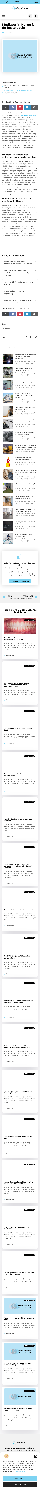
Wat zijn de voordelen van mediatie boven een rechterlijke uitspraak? (20, 272)
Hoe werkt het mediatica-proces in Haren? (20, 283)
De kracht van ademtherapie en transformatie (17, 774)
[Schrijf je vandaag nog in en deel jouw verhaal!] (20, 556)
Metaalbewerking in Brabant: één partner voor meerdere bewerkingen (26, 356)
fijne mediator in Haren (29, 115)
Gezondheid (9, 33)
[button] (35, 1456)
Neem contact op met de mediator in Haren (18, 90)
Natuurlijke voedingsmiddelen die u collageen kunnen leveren (18, 1182)
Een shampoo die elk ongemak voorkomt (16, 1228)
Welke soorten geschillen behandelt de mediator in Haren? (20, 262)
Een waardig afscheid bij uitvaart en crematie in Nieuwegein (18, 1001)
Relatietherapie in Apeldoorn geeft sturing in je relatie (18, 1409)
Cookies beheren (20, 1484)
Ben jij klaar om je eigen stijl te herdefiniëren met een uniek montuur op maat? (16, 684)
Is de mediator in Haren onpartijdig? (20, 292)
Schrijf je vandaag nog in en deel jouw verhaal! (20, 564)
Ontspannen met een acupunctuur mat (18, 1137)
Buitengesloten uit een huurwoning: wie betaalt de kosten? (24, 395)
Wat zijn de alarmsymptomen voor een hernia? (18, 820)
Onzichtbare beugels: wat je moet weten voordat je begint (17, 638)
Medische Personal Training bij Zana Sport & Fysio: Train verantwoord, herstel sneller (18, 956)
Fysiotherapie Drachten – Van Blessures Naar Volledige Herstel (17, 1046)
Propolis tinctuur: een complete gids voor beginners (18, 1092)
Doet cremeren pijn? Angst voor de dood (18, 729)
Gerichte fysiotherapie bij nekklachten (19, 910)
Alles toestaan (20, 1478)
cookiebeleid (20, 1471)
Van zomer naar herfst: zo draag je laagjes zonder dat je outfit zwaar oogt (26, 472)
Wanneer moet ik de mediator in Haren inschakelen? (20, 301)
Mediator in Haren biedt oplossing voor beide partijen (19, 86)
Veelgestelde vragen (10, 93)
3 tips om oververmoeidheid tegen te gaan (19, 1318)
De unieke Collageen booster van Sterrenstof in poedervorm (17, 1364)
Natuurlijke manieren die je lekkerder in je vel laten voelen (19, 1273)
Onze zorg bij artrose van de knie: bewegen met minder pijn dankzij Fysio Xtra (18, 866)
